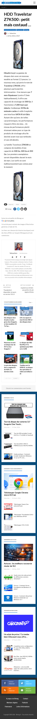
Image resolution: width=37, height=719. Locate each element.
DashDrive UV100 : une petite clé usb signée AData (27, 290)
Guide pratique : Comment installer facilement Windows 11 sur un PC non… (23, 456)
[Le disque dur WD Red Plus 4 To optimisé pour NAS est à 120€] (26, 336)
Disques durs (20, 30)
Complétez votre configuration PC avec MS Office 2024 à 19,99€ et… (23, 647)
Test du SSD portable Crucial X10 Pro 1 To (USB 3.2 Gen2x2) (23, 434)
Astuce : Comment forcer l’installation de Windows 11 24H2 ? (22, 587)
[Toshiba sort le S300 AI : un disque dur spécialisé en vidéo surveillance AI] (26, 358)
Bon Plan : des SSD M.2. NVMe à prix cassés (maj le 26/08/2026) (23, 658)
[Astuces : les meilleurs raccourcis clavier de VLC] (18, 552)
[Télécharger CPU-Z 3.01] (8, 527)
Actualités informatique (10, 30)
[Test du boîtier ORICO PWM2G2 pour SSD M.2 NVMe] (8, 446)
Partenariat (8, 707)
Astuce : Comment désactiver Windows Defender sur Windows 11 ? (23, 597)
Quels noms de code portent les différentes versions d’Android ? (22, 577)
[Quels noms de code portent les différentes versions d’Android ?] (8, 577)
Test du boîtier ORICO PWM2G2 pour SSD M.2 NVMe (23, 444)
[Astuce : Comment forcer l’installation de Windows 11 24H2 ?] (8, 588)
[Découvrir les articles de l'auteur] (18, 246)
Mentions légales (12, 703)
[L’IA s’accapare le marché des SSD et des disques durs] (26, 311)
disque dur (11, 204)
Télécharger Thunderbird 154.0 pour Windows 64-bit (23, 515)
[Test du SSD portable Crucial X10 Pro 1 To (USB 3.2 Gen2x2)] (8, 435)
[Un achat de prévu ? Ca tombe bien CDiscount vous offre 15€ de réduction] (18, 623)
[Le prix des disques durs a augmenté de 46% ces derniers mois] (10, 358)
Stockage (27, 30)
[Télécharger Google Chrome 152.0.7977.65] (18, 481)
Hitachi (17, 204)
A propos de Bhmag (12, 699)
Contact (25, 699)
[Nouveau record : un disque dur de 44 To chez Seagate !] (10, 336)
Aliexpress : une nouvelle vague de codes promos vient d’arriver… (23, 668)
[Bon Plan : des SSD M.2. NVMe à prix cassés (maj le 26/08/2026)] (8, 659)
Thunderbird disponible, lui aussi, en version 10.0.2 (9, 292)
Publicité (25, 703)
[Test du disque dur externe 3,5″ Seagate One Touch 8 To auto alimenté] (18, 410)
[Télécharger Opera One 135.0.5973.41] (8, 506)
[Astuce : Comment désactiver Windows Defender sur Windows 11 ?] (8, 598)
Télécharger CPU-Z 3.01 (21, 525)
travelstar (23, 204)
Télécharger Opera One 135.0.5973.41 (21, 505)
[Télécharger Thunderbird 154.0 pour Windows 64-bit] (8, 517)
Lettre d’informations (23, 707)
